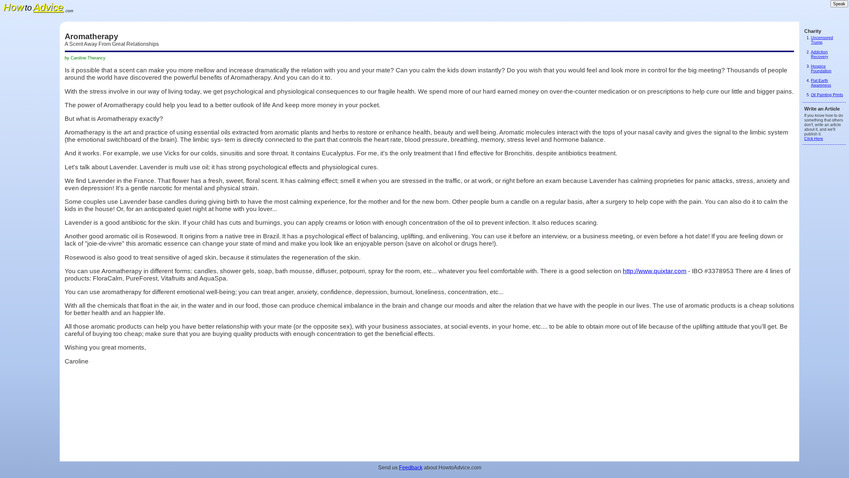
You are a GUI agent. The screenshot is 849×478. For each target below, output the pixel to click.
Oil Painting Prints (827, 95)
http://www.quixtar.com (654, 271)
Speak (839, 3)
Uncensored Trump (822, 40)
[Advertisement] (29, 121)
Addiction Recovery (819, 54)
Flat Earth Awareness (821, 83)
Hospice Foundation (821, 68)
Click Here (813, 138)
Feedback (411, 467)
